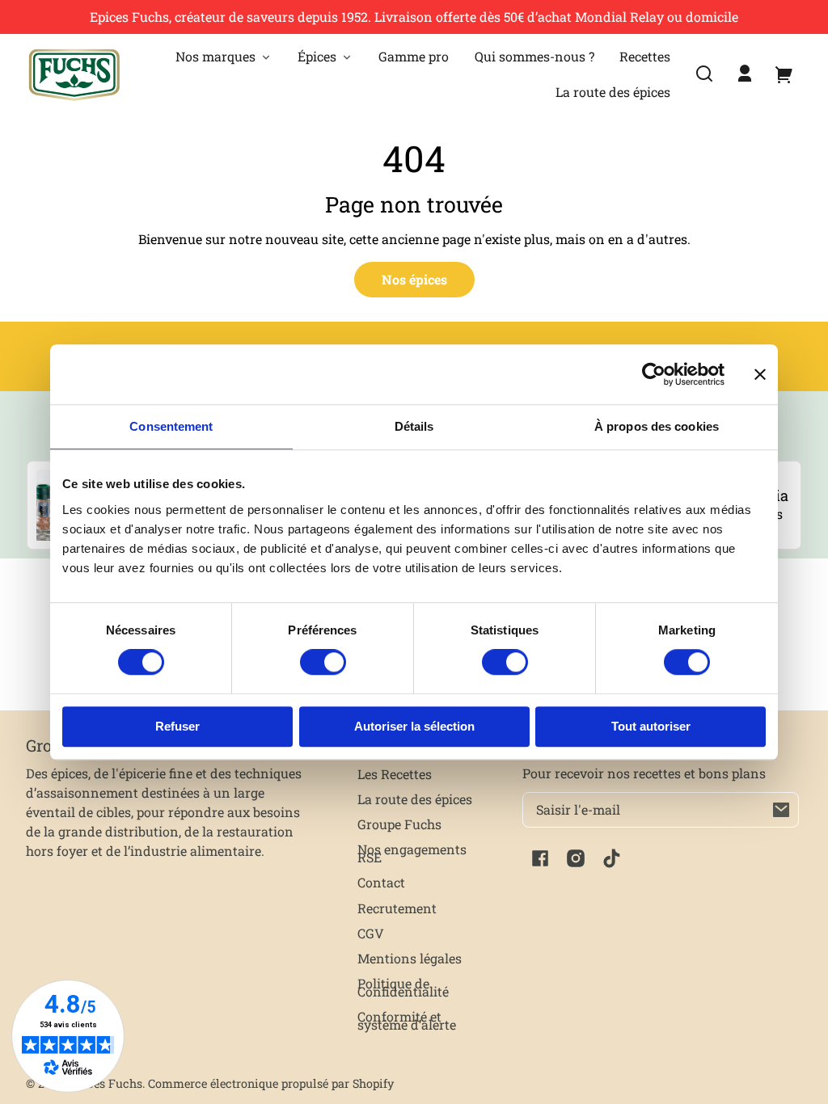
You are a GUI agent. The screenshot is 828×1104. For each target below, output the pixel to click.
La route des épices (414, 798)
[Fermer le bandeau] (760, 374)
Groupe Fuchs (399, 823)
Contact (381, 882)
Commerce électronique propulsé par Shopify (271, 1083)
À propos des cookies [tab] (656, 426)
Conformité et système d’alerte (406, 1020)
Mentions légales (409, 958)
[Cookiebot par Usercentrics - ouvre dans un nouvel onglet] (653, 374)
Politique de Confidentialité (403, 987)
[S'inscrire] (781, 810)
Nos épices (414, 279)
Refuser (177, 726)
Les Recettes (394, 773)
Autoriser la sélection (414, 726)
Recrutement (397, 908)
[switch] (323, 663)
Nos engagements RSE (412, 853)
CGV (370, 933)
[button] (704, 73)
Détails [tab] (414, 426)
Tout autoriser (651, 726)
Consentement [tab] (171, 426)
